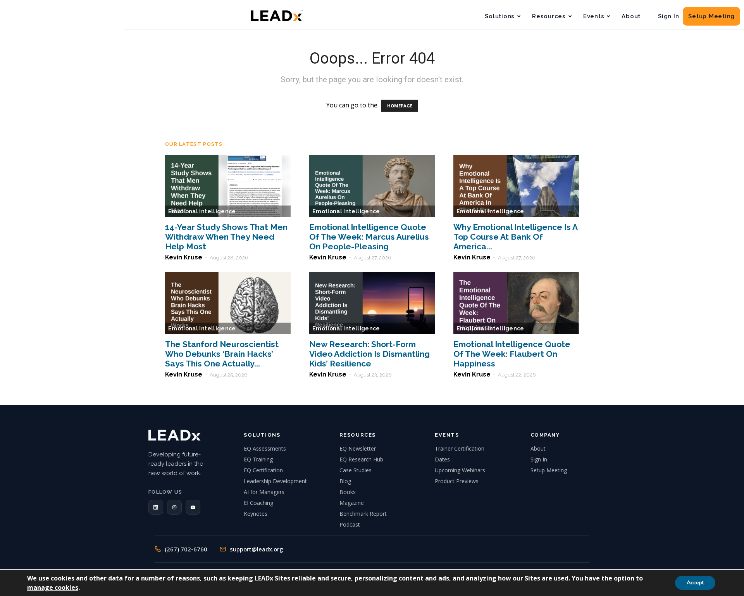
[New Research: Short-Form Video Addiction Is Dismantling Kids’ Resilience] (372, 303)
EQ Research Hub (361, 459)
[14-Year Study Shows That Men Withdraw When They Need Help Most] (228, 186)
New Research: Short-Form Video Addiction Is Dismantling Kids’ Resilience (369, 353)
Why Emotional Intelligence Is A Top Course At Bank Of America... (515, 236)
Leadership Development (275, 481)
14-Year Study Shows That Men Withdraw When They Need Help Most (226, 236)
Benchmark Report (363, 513)
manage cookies (52, 587)
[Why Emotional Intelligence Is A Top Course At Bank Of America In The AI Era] (516, 186)
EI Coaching (258, 502)
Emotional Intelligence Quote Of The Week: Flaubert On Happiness (511, 353)
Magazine (351, 502)
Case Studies (355, 470)
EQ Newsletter (357, 448)
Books (347, 492)
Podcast (349, 524)
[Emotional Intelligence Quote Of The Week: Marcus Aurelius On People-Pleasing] (372, 186)
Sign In (668, 16)
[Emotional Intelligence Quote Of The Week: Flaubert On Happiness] (516, 303)
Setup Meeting (711, 16)
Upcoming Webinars (460, 470)
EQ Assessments (265, 448)
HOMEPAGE (399, 106)
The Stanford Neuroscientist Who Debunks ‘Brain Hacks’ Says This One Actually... (222, 353)
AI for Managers (264, 492)
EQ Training (258, 459)
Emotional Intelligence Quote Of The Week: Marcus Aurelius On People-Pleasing (369, 236)
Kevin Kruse (183, 257)
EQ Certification (263, 470)
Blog (345, 481)
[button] (155, 507)
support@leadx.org (256, 549)
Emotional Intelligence (202, 211)
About (631, 16)
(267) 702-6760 (186, 549)
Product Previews (457, 481)
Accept (695, 582)
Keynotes (255, 513)
